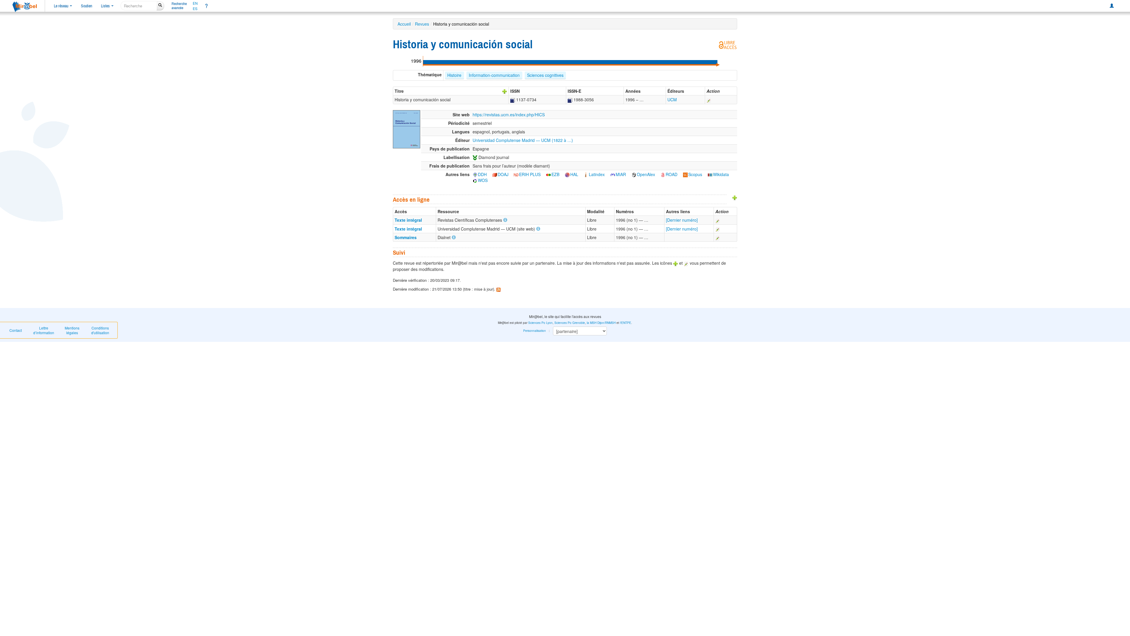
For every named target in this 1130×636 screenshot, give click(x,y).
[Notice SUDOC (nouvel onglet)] (512, 99)
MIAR (621, 174)
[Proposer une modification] (709, 99)
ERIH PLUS (530, 174)
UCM (672, 99)
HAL (574, 174)
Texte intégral (408, 220)
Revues (422, 24)
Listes (106, 6)
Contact (15, 330)
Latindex (597, 174)
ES (195, 8)
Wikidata (721, 174)
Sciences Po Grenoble (569, 323)
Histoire (454, 75)
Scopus (695, 174)
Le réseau (61, 6)
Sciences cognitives (545, 75)
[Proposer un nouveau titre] (504, 91)
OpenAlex (646, 174)
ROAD (671, 174)
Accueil (404, 24)
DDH (482, 174)
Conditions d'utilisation (100, 330)
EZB (555, 174)
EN (195, 3)
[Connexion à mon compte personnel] (1111, 6)
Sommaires (406, 237)
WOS (483, 180)
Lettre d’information (43, 330)
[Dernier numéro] (682, 220)
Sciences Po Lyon (540, 323)
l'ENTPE (625, 323)
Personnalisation (534, 331)
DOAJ (503, 174)
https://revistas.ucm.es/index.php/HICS (509, 114)
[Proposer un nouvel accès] (734, 197)
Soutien (86, 6)
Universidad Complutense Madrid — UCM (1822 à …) (523, 140)
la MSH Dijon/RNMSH (601, 323)
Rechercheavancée (179, 5)
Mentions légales (72, 330)
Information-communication (494, 75)
